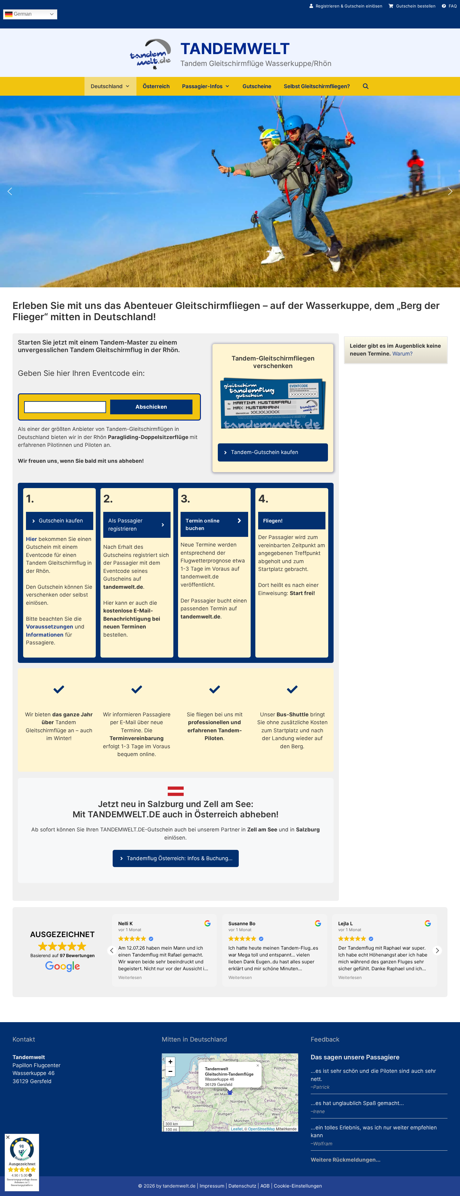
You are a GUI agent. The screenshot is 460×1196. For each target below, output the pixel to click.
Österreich (156, 86)
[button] (10, 191)
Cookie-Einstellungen (298, 1186)
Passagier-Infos (202, 86)
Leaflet (237, 1128)
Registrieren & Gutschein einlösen (348, 5)
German (22, 14)
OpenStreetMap (261, 1128)
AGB (265, 1186)
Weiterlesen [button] (130, 977)
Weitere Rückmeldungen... (346, 1160)
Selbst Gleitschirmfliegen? (317, 86)
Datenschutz (242, 1186)
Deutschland (107, 86)
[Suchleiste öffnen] (366, 86)
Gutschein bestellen (415, 5)
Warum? (402, 354)
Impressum (212, 1186)
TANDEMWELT (235, 48)
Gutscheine (257, 86)
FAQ (452, 5)
